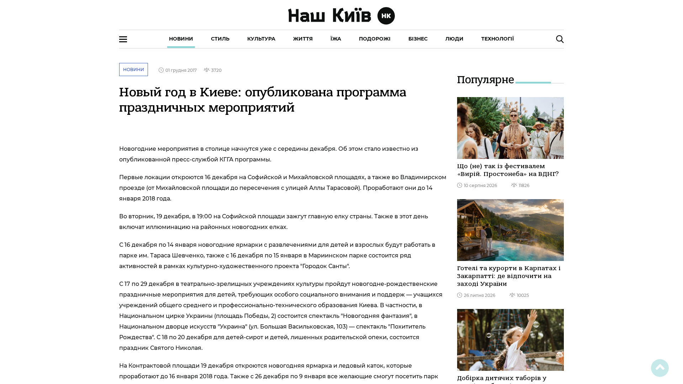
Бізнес (418, 39)
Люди (454, 39)
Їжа (335, 39)
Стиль (220, 39)
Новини (181, 39)
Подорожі (375, 39)
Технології (497, 39)
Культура (261, 39)
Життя (303, 39)
